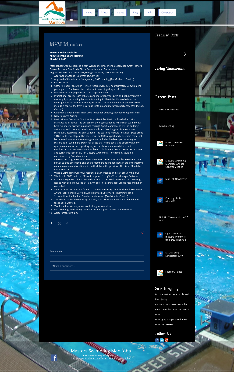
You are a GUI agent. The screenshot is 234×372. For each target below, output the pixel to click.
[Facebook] (54, 357)
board (185, 294)
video (158, 314)
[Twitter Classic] (162, 340)
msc (175, 309)
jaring (164, 299)
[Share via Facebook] (51, 223)
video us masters (164, 324)
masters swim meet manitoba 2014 (172, 304)
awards (176, 294)
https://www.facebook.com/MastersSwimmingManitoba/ (101, 358)
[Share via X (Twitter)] (59, 223)
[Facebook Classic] (157, 340)
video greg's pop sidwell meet (171, 319)
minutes (167, 309)
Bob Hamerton (163, 294)
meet (158, 309)
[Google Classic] (166, 340)
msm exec (184, 309)
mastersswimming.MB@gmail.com (100, 355)
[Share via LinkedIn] (66, 223)
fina (157, 299)
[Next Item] (185, 54)
